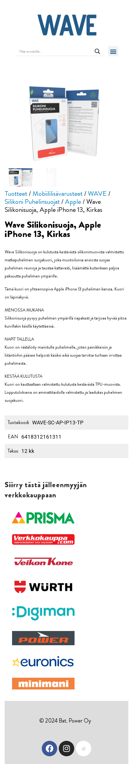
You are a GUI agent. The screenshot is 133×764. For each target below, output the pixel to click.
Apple (73, 201)
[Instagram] (66, 748)
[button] (113, 51)
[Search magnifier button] (97, 51)
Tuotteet (16, 193)
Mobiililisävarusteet (57, 193)
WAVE (97, 193)
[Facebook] (49, 748)
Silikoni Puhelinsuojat (32, 201)
